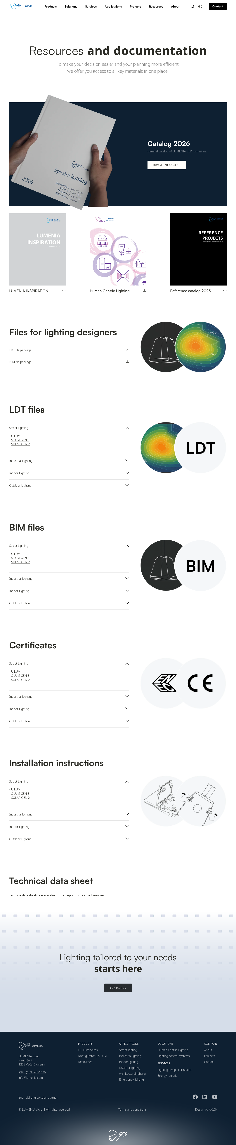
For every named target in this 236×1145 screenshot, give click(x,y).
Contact (209, 1062)
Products (50, 6)
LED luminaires (88, 1050)
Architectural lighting (132, 1074)
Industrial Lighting (130, 1056)
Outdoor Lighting (129, 1068)
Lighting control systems (174, 1056)
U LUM (15, 436)
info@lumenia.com (31, 1078)
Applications (113, 6)
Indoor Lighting (128, 1062)
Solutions (71, 6)
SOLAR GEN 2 (20, 444)
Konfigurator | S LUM (92, 1056)
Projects (135, 6)
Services (91, 6)
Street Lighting (128, 1050)
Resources (156, 6)
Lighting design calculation (175, 1070)
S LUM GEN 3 (20, 440)
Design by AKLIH (206, 1109)
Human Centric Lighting (173, 1050)
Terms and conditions (132, 1109)
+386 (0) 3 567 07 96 (32, 1072)
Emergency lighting (131, 1079)
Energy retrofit (167, 1076)
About (175, 6)
